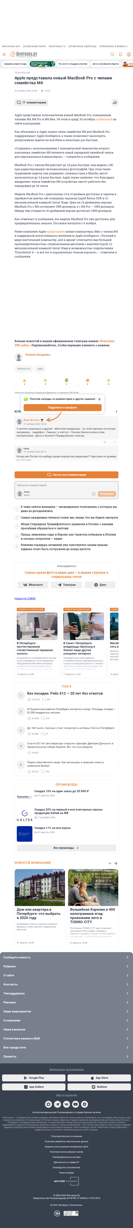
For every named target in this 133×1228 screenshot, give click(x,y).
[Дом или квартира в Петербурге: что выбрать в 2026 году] (40, 887)
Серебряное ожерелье (82, 46)
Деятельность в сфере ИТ (66, 1162)
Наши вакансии (14, 1029)
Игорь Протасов (31, 420)
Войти (27, 495)
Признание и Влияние (113, 46)
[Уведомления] (120, 54)
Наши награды (66, 1173)
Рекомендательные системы (66, 1157)
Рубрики (9, 966)
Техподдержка (14, 993)
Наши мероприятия (17, 1011)
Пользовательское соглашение (66, 1136)
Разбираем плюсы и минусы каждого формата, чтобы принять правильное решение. (37, 927)
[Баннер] (42, 64)
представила (56, 231)
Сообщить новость (16, 957)
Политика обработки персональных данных (66, 1141)
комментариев (34, 102)
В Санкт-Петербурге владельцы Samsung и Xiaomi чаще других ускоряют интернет (79, 648)
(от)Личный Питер (34, 46)
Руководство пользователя (66, 1167)
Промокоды (66, 784)
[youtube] (75, 1104)
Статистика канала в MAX (21, 1038)
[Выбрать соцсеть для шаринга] (115, 102)
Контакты (10, 984)
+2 (104, 466)
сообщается (104, 119)
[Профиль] (129, 54)
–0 (114, 466)
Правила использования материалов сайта (66, 1147)
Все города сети (14, 1047)
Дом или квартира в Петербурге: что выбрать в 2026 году (38, 913)
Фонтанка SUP (11, 46)
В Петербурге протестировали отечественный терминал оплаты (35, 648)
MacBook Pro (23, 368)
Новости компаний (33, 863)
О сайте (8, 975)
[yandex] (84, 1104)
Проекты (9, 1056)
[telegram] (57, 1104)
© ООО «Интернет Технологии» (66, 1205)
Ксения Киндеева (38, 354)
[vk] (66, 1104)
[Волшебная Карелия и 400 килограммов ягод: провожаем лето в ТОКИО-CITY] (93, 887)
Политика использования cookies (66, 1152)
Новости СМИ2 (25, 598)
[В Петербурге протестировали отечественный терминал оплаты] (37, 626)
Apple (40, 368)
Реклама (9, 1002)
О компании (11, 1020)
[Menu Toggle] (4, 54)
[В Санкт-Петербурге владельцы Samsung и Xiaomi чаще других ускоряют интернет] (83, 626)
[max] (48, 1104)
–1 (114, 442)
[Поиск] (112, 54)
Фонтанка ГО (57, 46)
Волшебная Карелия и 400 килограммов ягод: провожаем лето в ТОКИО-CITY (92, 915)
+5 (104, 442)
